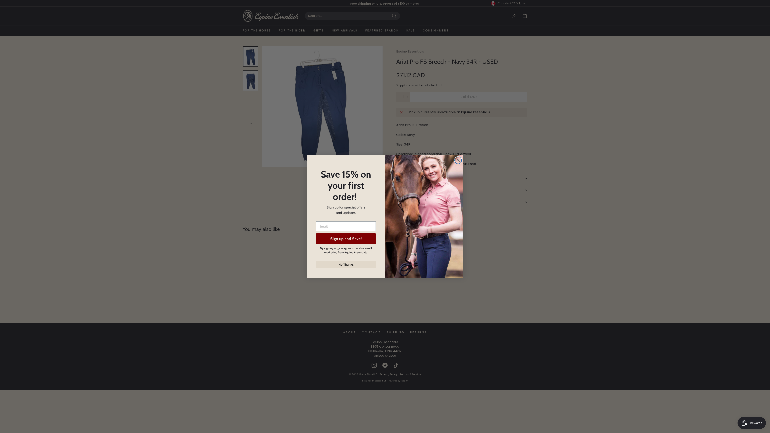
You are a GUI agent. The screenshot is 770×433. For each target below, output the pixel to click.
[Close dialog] (458, 160)
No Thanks (346, 264)
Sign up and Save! (346, 238)
